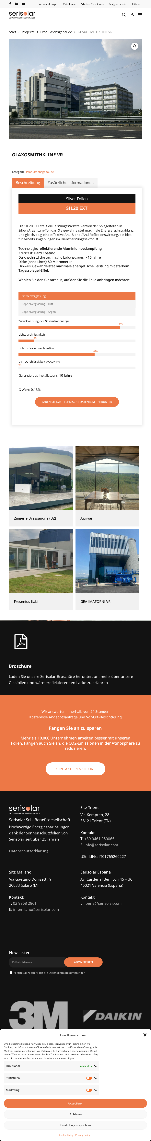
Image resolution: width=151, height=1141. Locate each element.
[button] (145, 1035)
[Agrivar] (107, 478)
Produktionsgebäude (56, 31)
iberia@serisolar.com (103, 903)
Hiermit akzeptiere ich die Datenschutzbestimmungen (49, 973)
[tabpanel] (76, 355)
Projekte (28, 31)
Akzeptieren (75, 1103)
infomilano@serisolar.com (36, 909)
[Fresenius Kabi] (41, 561)
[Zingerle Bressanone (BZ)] (41, 478)
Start (12, 31)
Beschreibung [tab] (28, 182)
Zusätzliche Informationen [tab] (71, 182)
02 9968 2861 (25, 903)
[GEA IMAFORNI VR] (107, 561)
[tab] (76, 296)
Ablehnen (76, 1114)
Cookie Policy (66, 1135)
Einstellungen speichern (75, 1125)
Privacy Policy (82, 1135)
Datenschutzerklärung (28, 851)
